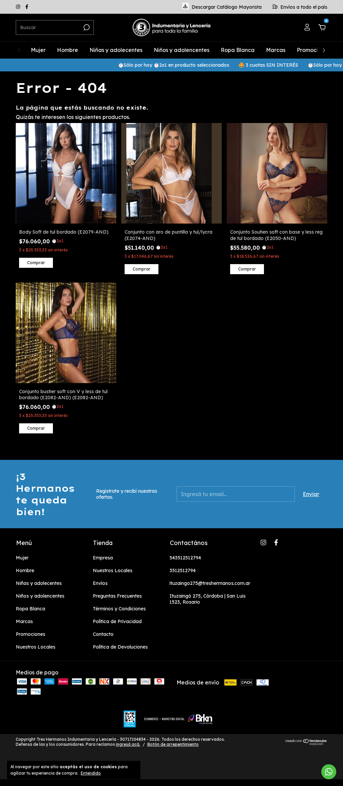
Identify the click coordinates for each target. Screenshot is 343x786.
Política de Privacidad (117, 621)
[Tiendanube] (306, 743)
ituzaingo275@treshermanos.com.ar (209, 583)
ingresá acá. (128, 744)
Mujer (38, 50)
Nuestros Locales (35, 647)
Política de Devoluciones (120, 647)
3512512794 (182, 570)
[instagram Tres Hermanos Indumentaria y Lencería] (19, 7)
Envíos (100, 583)
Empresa (103, 558)
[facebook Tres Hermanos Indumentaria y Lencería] (26, 7)
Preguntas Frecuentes (117, 596)
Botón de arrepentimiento (173, 744)
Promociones (313, 50)
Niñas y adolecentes (115, 50)
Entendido (91, 773)
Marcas (275, 50)
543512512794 (185, 558)
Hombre (67, 50)
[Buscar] (86, 27)
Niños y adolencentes (181, 50)
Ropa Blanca (238, 50)
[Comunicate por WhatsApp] (328, 771)
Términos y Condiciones (119, 609)
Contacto (103, 634)
